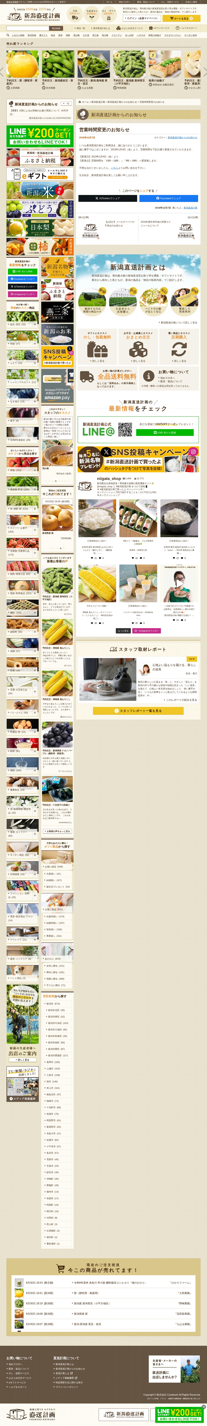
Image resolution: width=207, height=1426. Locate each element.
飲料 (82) (15, 751)
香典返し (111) (54, 936)
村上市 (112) (53, 1088)
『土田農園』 (184, 1293)
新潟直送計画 (190, 207)
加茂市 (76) (53, 1114)
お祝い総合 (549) (54, 866)
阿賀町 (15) (53, 1205)
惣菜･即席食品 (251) (21, 593)
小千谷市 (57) (54, 1146)
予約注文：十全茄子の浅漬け (56, 805)
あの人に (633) (53, 958)
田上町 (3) (52, 1224)
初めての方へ (125, 2)
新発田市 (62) (54, 1127)
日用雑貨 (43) (17, 874)
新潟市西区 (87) (56, 1049)
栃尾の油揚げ (154, 35)
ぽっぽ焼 (129, 35)
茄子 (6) (14, 420)
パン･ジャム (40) (19, 712)
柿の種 (105, 35)
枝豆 (53, 35)
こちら (114, 167)
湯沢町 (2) (52, 1237)
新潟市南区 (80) (56, 1042)
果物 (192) (15, 470)
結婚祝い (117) (54, 880)
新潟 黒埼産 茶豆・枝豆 (87, 1324)
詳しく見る (98, 361)
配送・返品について (146, 2)
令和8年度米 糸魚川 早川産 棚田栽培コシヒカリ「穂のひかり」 (56, 536)
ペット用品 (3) (18, 978)
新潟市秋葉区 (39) (57, 1036)
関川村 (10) (53, 1211)
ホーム (109, 2)
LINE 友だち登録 (166, 432)
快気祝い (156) (54, 929)
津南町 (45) (53, 1178)
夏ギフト (43, 35)
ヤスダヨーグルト (172, 35)
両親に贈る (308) (55, 978)
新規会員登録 (12, 2)
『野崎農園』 (184, 1303)
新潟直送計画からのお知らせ (182, 137)
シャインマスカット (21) (23, 382)
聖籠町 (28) (53, 1185)
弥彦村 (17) (53, 1198)
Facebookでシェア (170, 198)
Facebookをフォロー (24, 279)
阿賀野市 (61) (54, 1120)
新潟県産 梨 (81, 1313)
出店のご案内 (191, 2)
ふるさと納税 (18, 35)
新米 (60, 35)
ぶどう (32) (16, 363)
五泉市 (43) (53, 1166)
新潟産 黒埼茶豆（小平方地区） (92, 1303)
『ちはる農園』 (183, 1324)
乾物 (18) (15, 670)
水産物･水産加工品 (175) (19, 553)
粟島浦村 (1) (53, 1243)
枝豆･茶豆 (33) (18, 324)
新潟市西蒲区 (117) (58, 1055)
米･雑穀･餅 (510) (19, 508)
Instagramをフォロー (24, 294)
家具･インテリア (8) (20, 959)
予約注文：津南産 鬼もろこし (56, 648)
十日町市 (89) (54, 1107)
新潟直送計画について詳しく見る (179, 322)
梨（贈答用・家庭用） (87, 1293)
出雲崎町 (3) (53, 1230)
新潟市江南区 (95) (57, 1029)
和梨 (68, 35)
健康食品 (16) (17, 789)
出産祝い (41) (53, 873)
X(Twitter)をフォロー (24, 286)
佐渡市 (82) (53, 1140)
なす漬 (86, 35)
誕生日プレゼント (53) (58, 886)
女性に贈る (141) (55, 966)
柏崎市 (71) (53, 1101)
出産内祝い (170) (55, 916)
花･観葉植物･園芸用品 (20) (19, 811)
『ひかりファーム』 (64, 544)
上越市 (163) (53, 1068)
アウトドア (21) (18, 939)
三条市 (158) (53, 1075)
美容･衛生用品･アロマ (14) (21, 918)
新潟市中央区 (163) (58, 1023)
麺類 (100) (15, 612)
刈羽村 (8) (52, 1217)
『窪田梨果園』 (183, 1313)
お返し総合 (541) (54, 909)
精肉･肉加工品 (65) (20, 574)
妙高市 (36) (53, 1172)
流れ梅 (76, 35)
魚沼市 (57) (53, 1153)
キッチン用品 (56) (19, 855)
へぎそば (141, 35)
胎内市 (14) (53, 1191)
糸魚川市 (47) (54, 1133)
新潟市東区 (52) (56, 1016)
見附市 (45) (53, 1159)
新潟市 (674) (53, 1003)
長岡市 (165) (53, 1062)
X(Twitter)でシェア (109, 198)
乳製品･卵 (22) (18, 732)
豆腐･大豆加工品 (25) (18, 691)
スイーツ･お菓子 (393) (18, 530)
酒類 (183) (15, 770)
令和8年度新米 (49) (20, 440)
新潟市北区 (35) (56, 1010)
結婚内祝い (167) (55, 923)
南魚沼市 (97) (54, 1094)
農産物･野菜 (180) (19, 489)
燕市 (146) (52, 1081)
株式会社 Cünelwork (167, 1394)
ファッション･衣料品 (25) (18, 895)
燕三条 (95, 35)
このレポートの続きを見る (181, 700)
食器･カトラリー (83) (18, 834)
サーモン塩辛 (190, 35)
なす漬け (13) (17, 401)
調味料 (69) (16, 632)
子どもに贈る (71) (55, 985)
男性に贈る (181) (55, 972)
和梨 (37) (15, 343)
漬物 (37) (15, 651)
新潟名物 (32, 35)
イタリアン (116, 35)
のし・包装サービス (170, 2)
